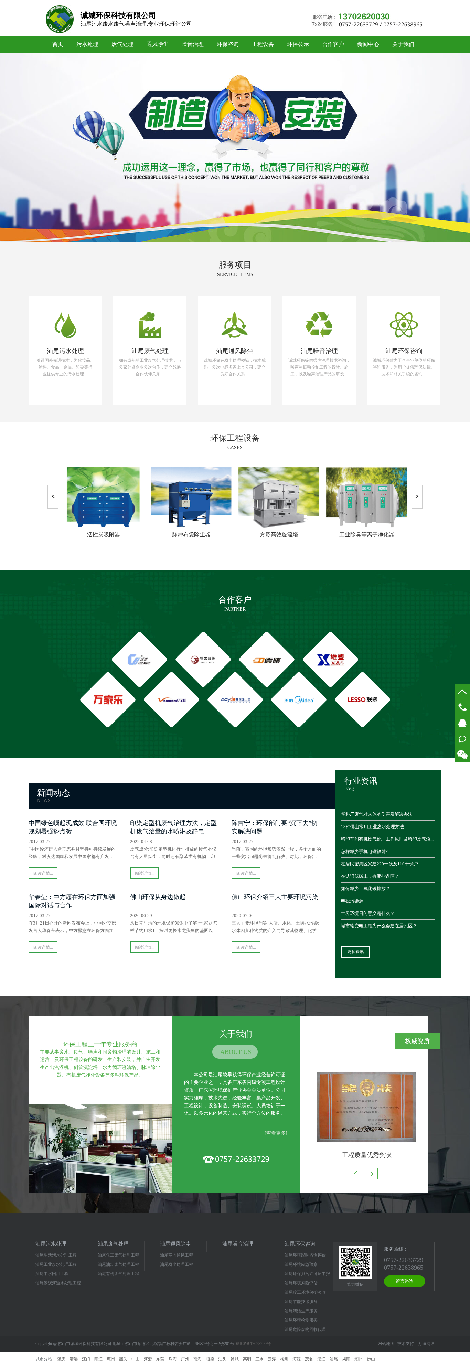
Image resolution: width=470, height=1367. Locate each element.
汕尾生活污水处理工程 (56, 1255)
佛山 (371, 1359)
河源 (148, 1359)
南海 (197, 1359)
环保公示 (298, 44)
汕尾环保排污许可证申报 (307, 1273)
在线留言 (462, 739)
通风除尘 (158, 44)
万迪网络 (426, 1343)
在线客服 (462, 723)
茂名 (309, 1359)
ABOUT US (235, 1051)
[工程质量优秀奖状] (364, 1107)
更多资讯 (355, 951)
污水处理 (87, 44)
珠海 (173, 1359)
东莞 (160, 1359)
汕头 (222, 1359)
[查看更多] (276, 1133)
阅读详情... (43, 873)
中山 (135, 1359)
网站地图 (386, 1343)
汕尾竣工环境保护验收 (305, 1292)
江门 (86, 1359)
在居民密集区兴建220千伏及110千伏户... (381, 863)
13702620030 (462, 707)
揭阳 (346, 1359)
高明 (247, 1359)
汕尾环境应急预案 (301, 1264)
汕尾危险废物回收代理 (305, 1329)
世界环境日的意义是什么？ (368, 913)
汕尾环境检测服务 (301, 1320)
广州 (185, 1359)
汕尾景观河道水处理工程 (58, 1283)
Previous (10, 142)
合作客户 (333, 44)
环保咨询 (228, 44)
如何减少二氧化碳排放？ (365, 888)
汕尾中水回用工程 (51, 1273)
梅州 (284, 1359)
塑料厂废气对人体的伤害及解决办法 (377, 814)
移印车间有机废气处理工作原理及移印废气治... (387, 839)
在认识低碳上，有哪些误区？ (370, 876)
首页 (57, 44)
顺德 (210, 1359)
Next (459, 142)
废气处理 (122, 44)
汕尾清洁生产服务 (301, 1311)
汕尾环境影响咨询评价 (305, 1255)
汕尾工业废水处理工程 (56, 1264)
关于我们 (403, 44)
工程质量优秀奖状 (363, 1155)
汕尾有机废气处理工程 (118, 1273)
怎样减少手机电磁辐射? (364, 851)
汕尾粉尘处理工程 (176, 1264)
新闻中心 (368, 44)
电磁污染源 (352, 901)
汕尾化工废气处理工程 (118, 1255)
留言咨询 (405, 1281)
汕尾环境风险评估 (301, 1283)
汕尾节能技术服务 (301, 1301)
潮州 (358, 1359)
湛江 (321, 1359)
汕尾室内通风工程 (176, 1255)
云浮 (272, 1359)
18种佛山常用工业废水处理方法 (372, 826)
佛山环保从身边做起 (158, 897)
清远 (74, 1359)
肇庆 (61, 1359)
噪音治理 (193, 44)
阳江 (98, 1359)
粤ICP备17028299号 (253, 1343)
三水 (259, 1359)
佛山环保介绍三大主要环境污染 (275, 897)
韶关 (123, 1359)
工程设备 (263, 44)
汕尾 (334, 1359)
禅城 (235, 1359)
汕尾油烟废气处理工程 (118, 1264)
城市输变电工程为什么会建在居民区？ (379, 925)
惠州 (111, 1359)
